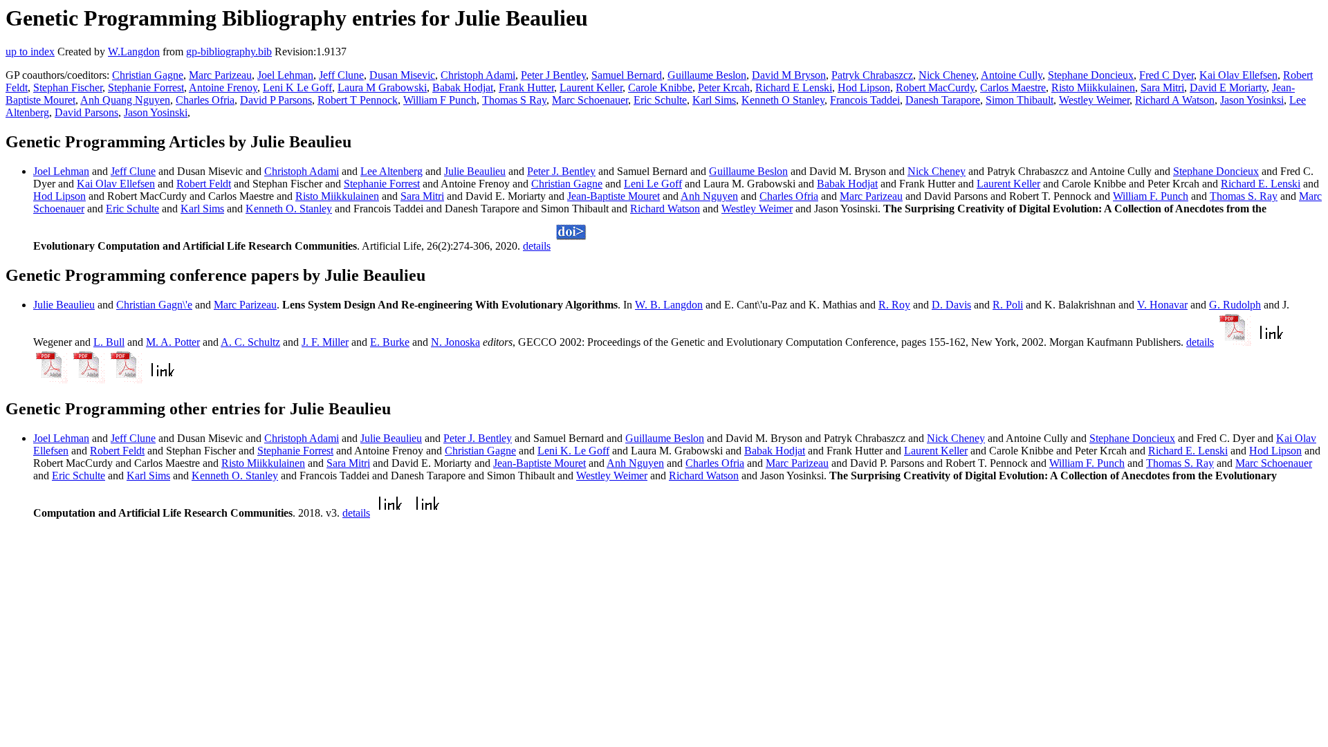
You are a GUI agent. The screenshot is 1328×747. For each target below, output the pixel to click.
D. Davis (951, 305)
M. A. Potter (173, 342)
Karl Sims (714, 100)
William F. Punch (1150, 196)
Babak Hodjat (462, 87)
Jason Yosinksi (1252, 100)
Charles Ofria (205, 100)
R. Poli (1008, 305)
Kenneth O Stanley (782, 100)
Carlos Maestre (1013, 87)
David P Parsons (276, 100)
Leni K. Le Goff (573, 450)
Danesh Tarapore (942, 100)
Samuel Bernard (626, 75)
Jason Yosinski (155, 112)
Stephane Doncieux (1091, 75)
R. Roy (894, 305)
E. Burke (389, 342)
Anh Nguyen (709, 196)
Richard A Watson (1175, 100)
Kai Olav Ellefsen (1238, 75)
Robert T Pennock (357, 100)
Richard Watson (665, 208)
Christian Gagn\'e (154, 305)
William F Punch (440, 100)
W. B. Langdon (669, 305)
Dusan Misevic (402, 75)
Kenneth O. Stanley (289, 208)
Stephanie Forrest (146, 87)
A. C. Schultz (250, 342)
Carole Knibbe (660, 87)
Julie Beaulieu (475, 171)
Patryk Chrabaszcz (872, 75)
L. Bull (108, 342)
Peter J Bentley (553, 75)
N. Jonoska (455, 342)
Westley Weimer (1094, 100)
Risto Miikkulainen (1093, 87)
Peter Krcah (724, 87)
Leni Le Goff (653, 184)
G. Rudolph (1235, 305)
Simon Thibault (1019, 100)
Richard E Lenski (793, 87)
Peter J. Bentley (561, 171)
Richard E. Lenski (1260, 184)
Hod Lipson (864, 87)
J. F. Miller (325, 342)
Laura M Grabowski (382, 87)
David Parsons (86, 112)
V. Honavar (1162, 305)
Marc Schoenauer (590, 100)
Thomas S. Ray (1244, 196)
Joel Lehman (285, 75)
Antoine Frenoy (223, 87)
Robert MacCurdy (935, 87)
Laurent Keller (591, 87)
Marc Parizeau (220, 75)
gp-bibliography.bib (229, 51)
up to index (30, 51)
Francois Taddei (865, 100)
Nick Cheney (947, 75)
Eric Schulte (660, 100)
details (537, 246)
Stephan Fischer (67, 87)
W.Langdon (134, 51)
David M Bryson (789, 75)
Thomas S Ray (514, 100)
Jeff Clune (341, 75)
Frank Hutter (526, 87)
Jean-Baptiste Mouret (613, 196)
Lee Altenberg (391, 171)
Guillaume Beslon (706, 75)
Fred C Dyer (1166, 75)
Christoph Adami (478, 75)
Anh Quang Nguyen (125, 100)
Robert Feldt (203, 184)
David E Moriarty (1228, 87)
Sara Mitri (1162, 87)
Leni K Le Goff (297, 87)
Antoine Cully (1011, 75)
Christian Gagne (147, 75)
